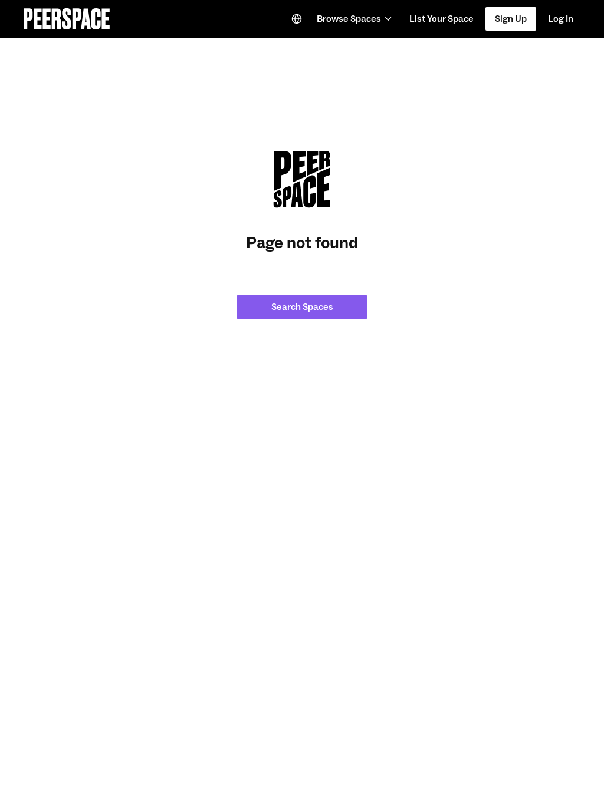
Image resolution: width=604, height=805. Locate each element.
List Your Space (441, 22)
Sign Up (511, 19)
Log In (560, 19)
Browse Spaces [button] (349, 19)
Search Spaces (302, 307)
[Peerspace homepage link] (67, 19)
